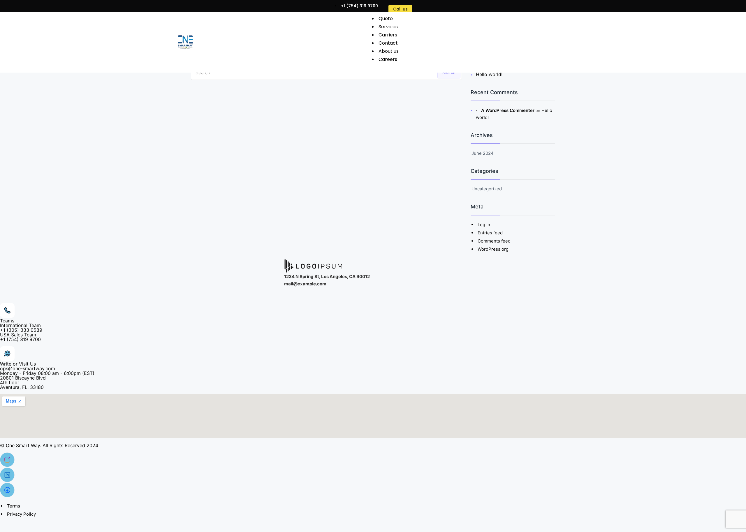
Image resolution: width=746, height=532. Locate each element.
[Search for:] (326, 73)
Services (388, 26)
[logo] (185, 42)
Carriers (388, 34)
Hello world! (489, 74)
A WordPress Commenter (507, 110)
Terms (13, 506)
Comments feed (494, 241)
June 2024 (482, 153)
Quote (386, 18)
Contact (388, 43)
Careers (388, 59)
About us (389, 51)
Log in (484, 224)
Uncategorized (486, 189)
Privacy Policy (21, 514)
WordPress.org (493, 249)
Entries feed (490, 233)
